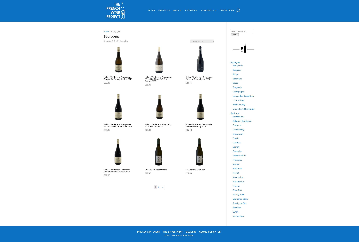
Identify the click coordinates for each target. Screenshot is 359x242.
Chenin (236, 138)
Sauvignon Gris (240, 203)
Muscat (236, 186)
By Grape (235, 113)
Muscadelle (238, 182)
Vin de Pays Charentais (243, 109)
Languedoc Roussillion (243, 96)
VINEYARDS (207, 10)
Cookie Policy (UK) (210, 232)
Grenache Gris (239, 156)
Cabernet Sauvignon (242, 121)
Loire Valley (238, 100)
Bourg (235, 83)
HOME (151, 10)
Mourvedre (238, 177)
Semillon (237, 208)
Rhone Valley (239, 104)
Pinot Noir (237, 190)
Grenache (237, 151)
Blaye (235, 74)
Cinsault (237, 143)
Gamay (236, 147)
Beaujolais (238, 66)
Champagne (238, 92)
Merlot (236, 173)
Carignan (237, 125)
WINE (176, 10)
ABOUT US (164, 10)
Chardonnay (238, 130)
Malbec (236, 164)
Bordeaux (237, 79)
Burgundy (237, 87)
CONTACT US (227, 10)
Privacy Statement (148, 232)
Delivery (191, 232)
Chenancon (238, 134)
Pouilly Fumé (238, 194)
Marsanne (237, 168)
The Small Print (173, 232)
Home (106, 31)
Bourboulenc (238, 117)
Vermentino (238, 216)
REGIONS (190, 10)
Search (235, 35)
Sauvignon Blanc (240, 199)
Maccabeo (237, 160)
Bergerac (237, 70)
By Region (235, 62)
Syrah (235, 212)
